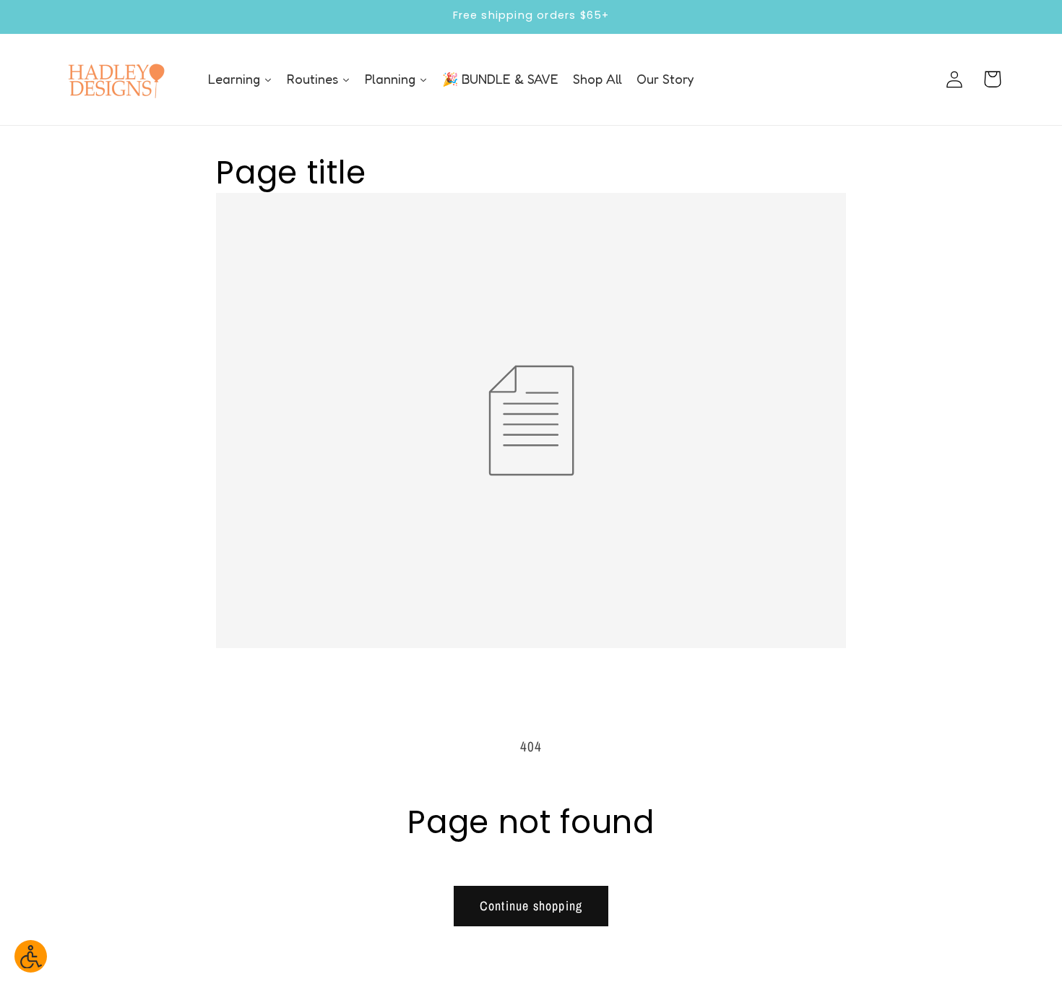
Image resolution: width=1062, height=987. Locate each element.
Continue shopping (531, 906)
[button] (992, 79)
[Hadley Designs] (116, 79)
